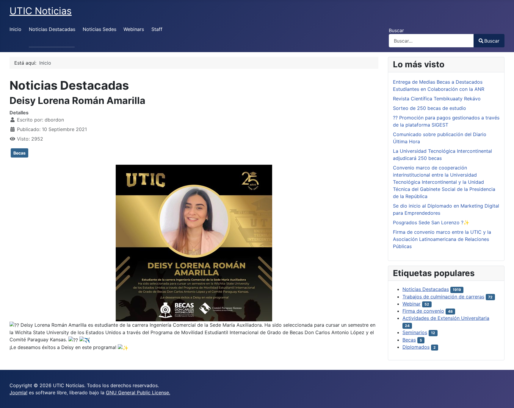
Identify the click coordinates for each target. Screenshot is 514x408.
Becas (19, 152)
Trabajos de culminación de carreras (443, 297)
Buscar (396, 30)
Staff (156, 29)
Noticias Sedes (99, 29)
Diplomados (416, 347)
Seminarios (414, 332)
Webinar (411, 304)
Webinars (133, 29)
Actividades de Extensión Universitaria (445, 318)
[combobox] (431, 40)
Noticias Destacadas (52, 29)
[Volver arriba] (503, 397)
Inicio (15, 29)
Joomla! (18, 392)
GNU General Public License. (138, 392)
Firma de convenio (423, 311)
